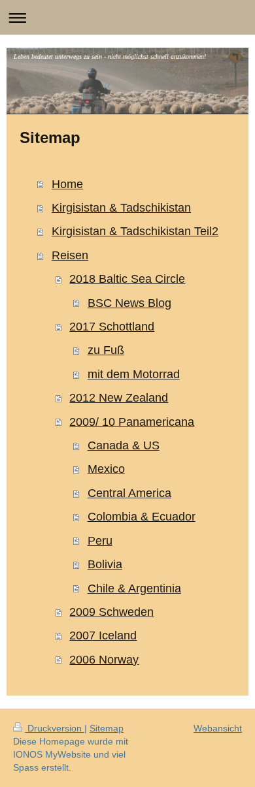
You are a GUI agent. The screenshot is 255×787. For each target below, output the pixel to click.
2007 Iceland (103, 635)
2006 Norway (104, 659)
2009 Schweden (111, 611)
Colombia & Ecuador (142, 516)
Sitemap (107, 728)
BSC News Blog (129, 303)
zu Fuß (106, 350)
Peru (100, 540)
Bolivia (105, 564)
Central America (129, 493)
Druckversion (54, 728)
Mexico (106, 468)
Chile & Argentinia (134, 588)
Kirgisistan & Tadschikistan (121, 207)
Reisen (70, 255)
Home (67, 184)
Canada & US (124, 445)
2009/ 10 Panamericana (131, 421)
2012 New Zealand (118, 397)
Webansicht (218, 728)
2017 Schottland (111, 326)
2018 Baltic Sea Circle (127, 278)
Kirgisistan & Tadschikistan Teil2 (135, 231)
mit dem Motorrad (134, 374)
